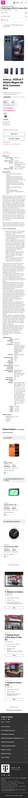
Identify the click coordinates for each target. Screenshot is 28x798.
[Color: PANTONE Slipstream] (5, 116)
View (14, 607)
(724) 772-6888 (11, 646)
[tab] (6, 152)
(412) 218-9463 (11, 691)
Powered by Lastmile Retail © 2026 (14, 795)
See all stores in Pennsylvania (14, 710)
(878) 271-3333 (11, 600)
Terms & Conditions (8, 108)
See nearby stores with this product (12, 144)
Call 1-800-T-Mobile (14, 138)
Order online (14, 134)
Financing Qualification (9, 110)
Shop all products (14, 565)
